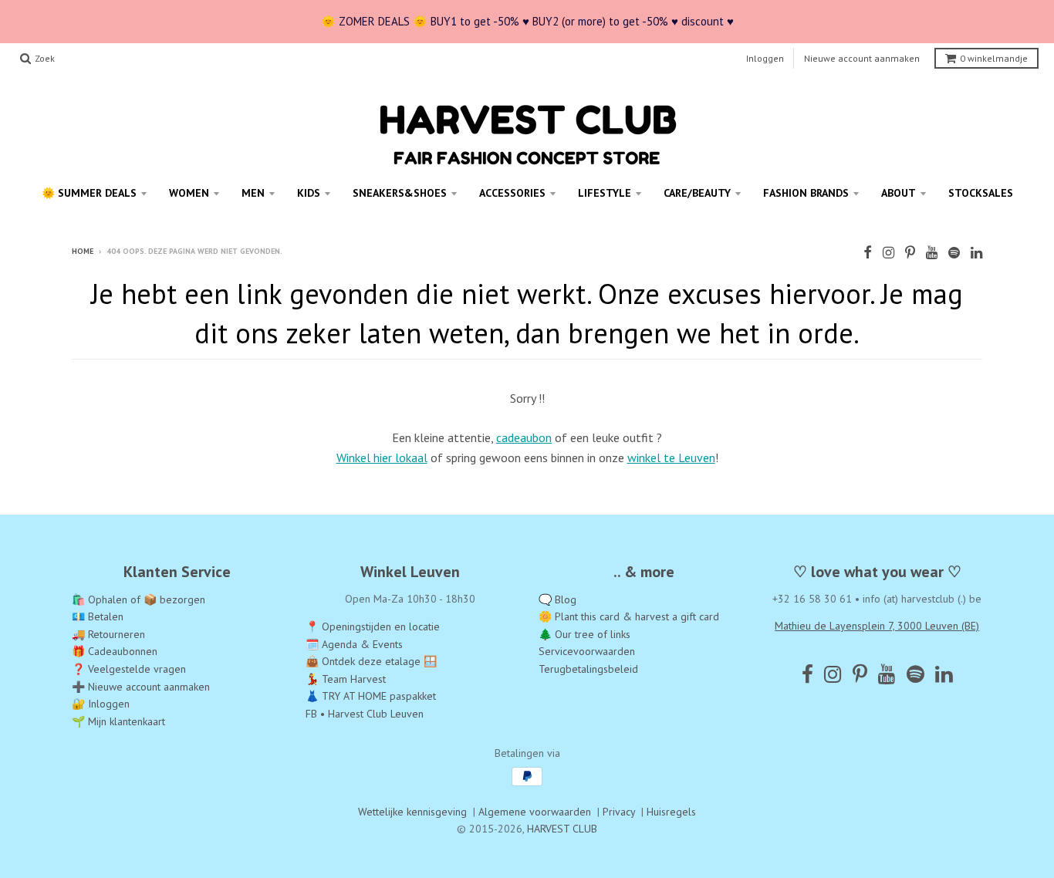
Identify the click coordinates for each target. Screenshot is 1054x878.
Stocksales (980, 193)
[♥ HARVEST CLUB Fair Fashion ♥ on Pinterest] (910, 252)
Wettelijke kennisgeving (412, 812)
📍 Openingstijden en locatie (373, 626)
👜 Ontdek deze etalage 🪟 (371, 661)
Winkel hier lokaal (381, 457)
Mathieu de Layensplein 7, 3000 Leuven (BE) (877, 626)
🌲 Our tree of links (584, 634)
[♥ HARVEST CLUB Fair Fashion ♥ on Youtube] (931, 252)
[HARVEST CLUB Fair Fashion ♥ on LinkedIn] (976, 252)
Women (189, 193)
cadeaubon (524, 437)
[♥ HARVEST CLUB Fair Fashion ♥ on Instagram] (888, 252)
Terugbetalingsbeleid (588, 669)
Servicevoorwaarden (587, 651)
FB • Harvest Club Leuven (365, 714)
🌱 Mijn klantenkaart (118, 721)
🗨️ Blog (557, 599)
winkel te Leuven (671, 457)
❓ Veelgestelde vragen (129, 669)
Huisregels (671, 812)
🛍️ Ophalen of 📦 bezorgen (138, 599)
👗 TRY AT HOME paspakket (371, 696)
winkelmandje (994, 58)
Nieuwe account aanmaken (862, 58)
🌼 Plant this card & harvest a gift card (629, 616)
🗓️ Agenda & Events (354, 644)
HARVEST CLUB (562, 829)
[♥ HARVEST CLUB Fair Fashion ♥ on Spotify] (954, 252)
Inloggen (765, 58)
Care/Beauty (697, 193)
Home (82, 251)
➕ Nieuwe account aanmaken (141, 687)
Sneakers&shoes (400, 193)
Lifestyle (604, 193)
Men (253, 193)
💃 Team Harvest (346, 679)
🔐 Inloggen (101, 704)
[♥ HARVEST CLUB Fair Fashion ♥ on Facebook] (867, 252)
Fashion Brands (806, 193)
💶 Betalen (97, 616)
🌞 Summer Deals (89, 193)
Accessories (512, 193)
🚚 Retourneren (108, 634)
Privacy (619, 812)
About (898, 193)
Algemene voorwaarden (534, 812)
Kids (308, 193)
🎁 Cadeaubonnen (114, 651)
